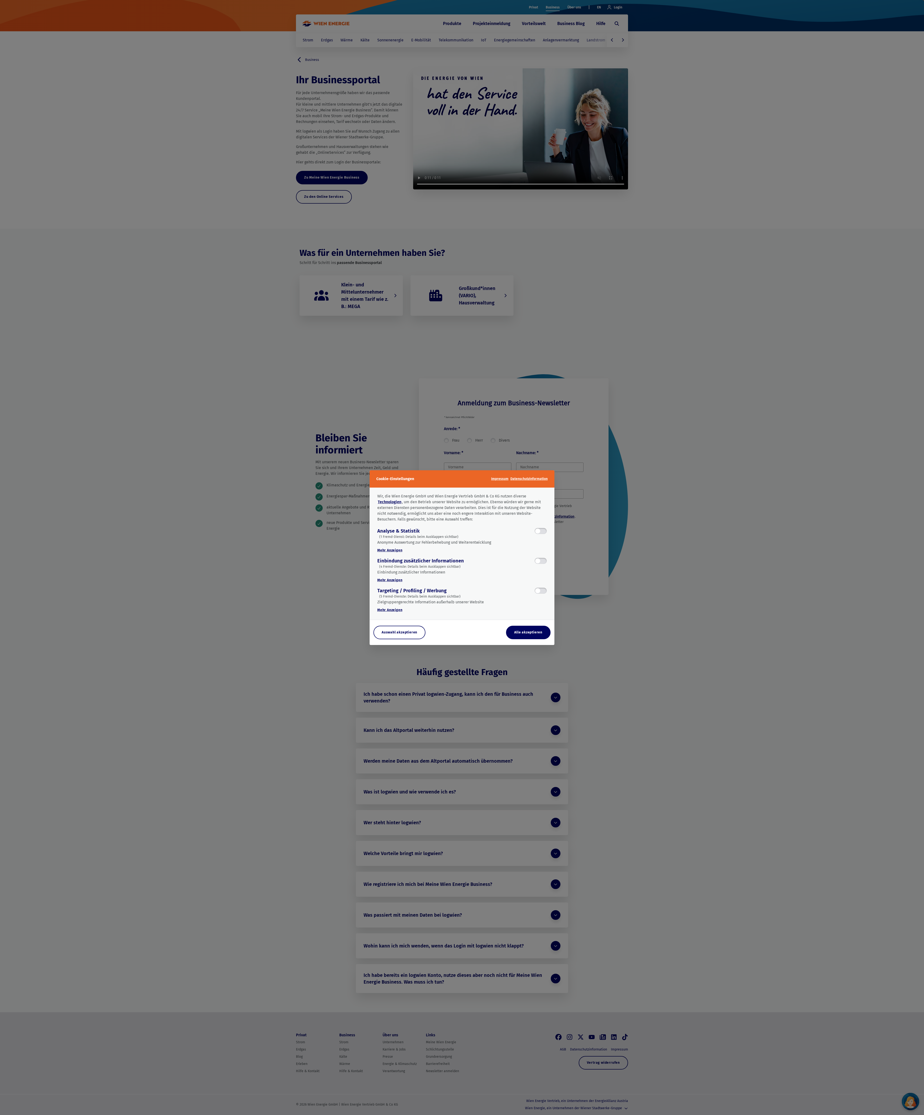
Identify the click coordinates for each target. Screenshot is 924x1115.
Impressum (499, 479)
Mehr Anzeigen (389, 550)
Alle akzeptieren (528, 632)
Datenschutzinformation (529, 479)
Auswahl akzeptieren (399, 632)
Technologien (389, 502)
